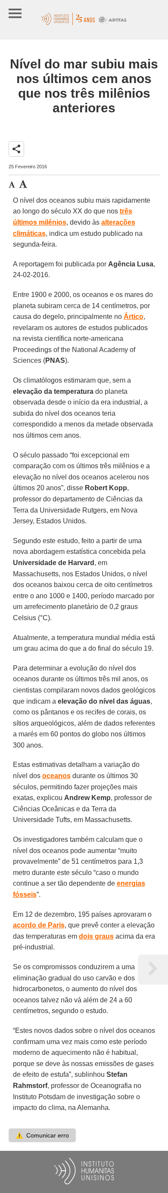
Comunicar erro (42, 1135)
